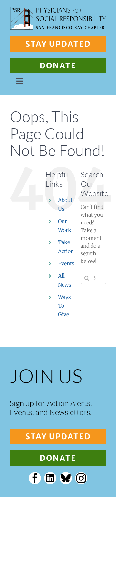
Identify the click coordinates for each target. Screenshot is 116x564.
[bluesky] (66, 478)
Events (66, 263)
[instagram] (81, 478)
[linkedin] (50, 478)
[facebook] (35, 478)
